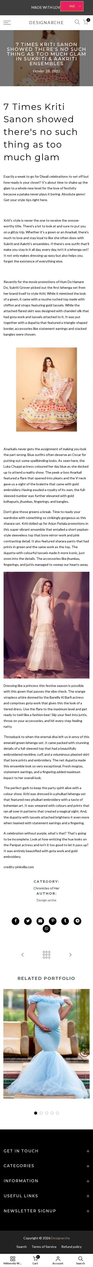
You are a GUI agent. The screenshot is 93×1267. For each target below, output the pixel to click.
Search (21, 1247)
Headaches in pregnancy (47, 1040)
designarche (46, 23)
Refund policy (71, 1247)
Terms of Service (44, 1247)
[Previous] (8, 1052)
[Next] (84, 1052)
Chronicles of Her (46, 888)
